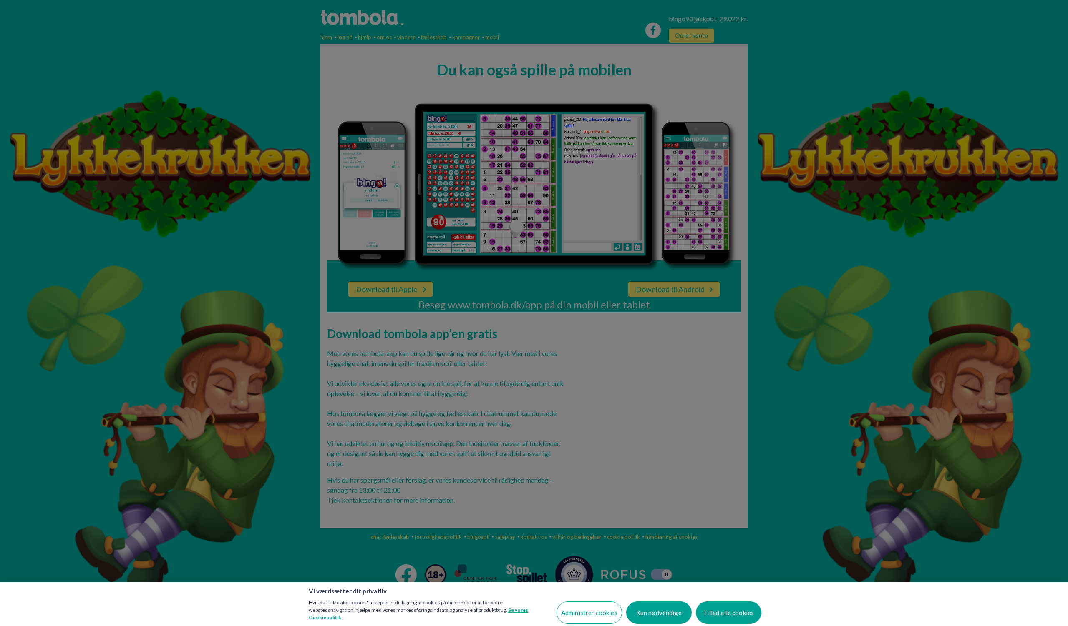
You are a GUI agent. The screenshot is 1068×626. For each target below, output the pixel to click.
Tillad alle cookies (728, 612)
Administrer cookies (589, 612)
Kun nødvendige (659, 612)
